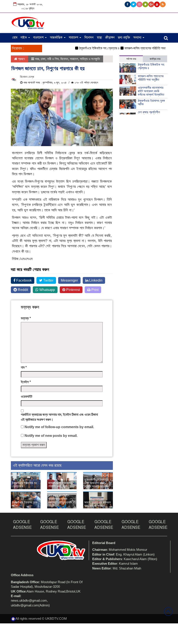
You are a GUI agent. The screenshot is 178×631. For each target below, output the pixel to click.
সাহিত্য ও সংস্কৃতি (90, 59)
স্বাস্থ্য (99, 37)
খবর (37, 59)
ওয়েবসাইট (26, 396)
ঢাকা (43, 59)
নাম (24, 367)
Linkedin (95, 280)
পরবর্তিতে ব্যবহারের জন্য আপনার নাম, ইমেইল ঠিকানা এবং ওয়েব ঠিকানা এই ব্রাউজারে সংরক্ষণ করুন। (59, 417)
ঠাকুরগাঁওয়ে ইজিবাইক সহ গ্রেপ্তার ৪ (94, 48)
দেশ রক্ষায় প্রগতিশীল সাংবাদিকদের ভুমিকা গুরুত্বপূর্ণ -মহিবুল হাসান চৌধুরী (60, 500)
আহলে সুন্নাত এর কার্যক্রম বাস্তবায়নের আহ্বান (97, 504)
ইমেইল (26, 382)
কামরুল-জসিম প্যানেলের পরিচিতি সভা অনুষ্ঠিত (144, 48)
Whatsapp (46, 290)
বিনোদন (89, 37)
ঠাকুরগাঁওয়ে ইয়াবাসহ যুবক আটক (24, 504)
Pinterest (72, 290)
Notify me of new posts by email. (51, 435)
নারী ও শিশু (53, 59)
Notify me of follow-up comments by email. (59, 427)
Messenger (69, 280)
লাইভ (24, 37)
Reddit (22, 290)
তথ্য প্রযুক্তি (124, 37)
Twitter (47, 280)
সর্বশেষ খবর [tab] (131, 58)
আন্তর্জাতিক (56, 37)
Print (95, 290)
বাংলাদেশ (38, 37)
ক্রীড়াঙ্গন (110, 37)
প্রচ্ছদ (21, 59)
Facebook (23, 280)
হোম (14, 37)
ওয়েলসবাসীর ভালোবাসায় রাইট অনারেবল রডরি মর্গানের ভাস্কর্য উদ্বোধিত (96, 483)
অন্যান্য (137, 37)
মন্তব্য (26, 318)
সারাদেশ (74, 37)
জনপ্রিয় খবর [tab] (155, 58)
